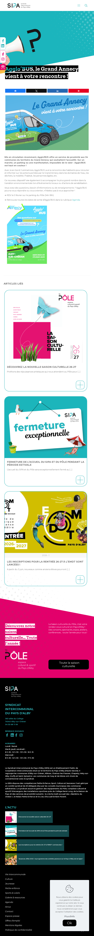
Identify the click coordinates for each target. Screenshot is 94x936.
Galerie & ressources (15, 897)
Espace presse (12, 916)
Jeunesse (9, 884)
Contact (9, 911)
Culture (9, 879)
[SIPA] (19, 5)
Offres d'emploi (12, 921)
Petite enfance (12, 888)
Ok (69, 923)
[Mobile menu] (79, 5)
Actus (8, 907)
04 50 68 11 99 (11, 724)
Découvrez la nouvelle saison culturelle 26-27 (41, 367)
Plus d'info (69, 916)
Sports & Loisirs (12, 893)
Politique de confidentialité (18, 930)
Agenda (76, 200)
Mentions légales (13, 925)
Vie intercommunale (15, 874)
